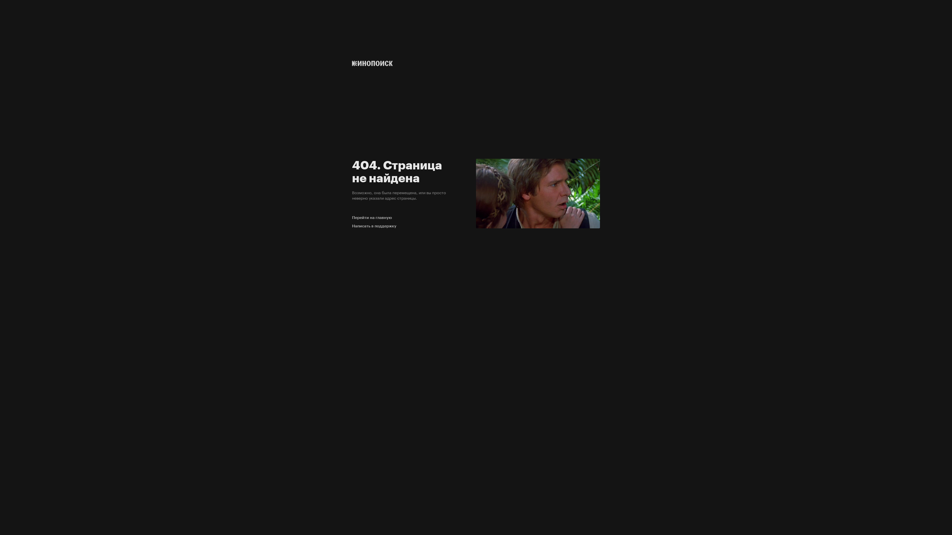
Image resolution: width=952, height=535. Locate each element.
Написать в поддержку (374, 226)
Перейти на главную (372, 217)
